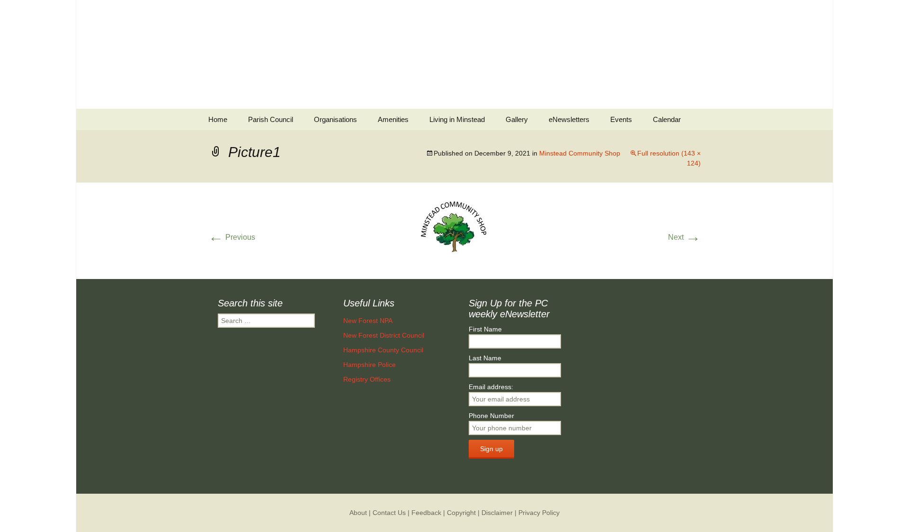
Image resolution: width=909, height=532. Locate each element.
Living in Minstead (457, 119)
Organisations (335, 119)
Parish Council (270, 119)
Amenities (393, 119)
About (358, 512)
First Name (485, 329)
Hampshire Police (369, 364)
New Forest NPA (367, 320)
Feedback (426, 512)
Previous (231, 237)
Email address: (491, 387)
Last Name (485, 358)
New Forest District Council (383, 335)
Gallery (517, 119)
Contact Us (389, 512)
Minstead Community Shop (579, 153)
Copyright (461, 512)
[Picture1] (455, 230)
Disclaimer (497, 512)
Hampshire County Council (383, 350)
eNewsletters (569, 119)
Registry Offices (367, 379)
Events (621, 119)
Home (217, 119)
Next (684, 237)
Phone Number (491, 415)
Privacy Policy (539, 512)
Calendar (667, 119)
